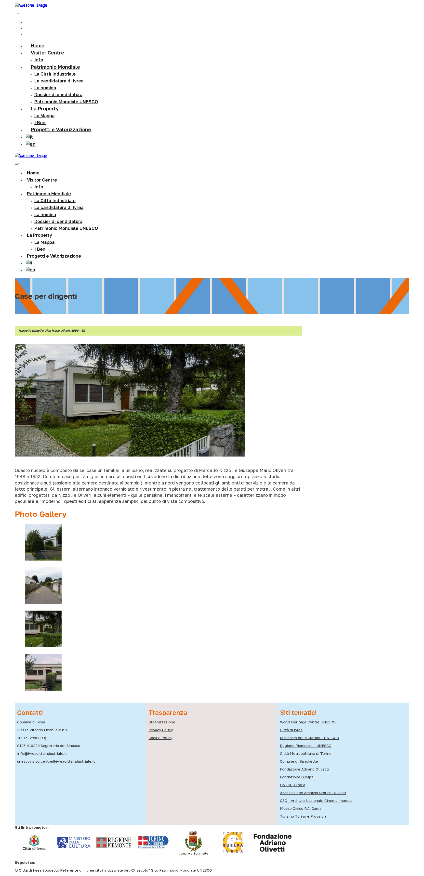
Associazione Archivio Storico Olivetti (313, 792)
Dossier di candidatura (58, 221)
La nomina (45, 87)
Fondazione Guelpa (296, 777)
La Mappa (44, 242)
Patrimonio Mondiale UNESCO (66, 101)
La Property (45, 108)
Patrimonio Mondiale (55, 67)
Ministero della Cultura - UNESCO (309, 737)
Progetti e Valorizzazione (61, 129)
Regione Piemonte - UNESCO (305, 745)
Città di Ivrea (291, 730)
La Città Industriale (55, 74)
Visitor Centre (42, 180)
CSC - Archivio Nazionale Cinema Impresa (316, 800)
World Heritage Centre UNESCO (308, 722)
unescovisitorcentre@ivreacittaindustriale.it (56, 761)
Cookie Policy (160, 737)
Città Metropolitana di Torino (305, 753)
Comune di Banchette (299, 761)
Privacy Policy (160, 730)
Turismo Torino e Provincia (303, 816)
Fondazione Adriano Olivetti (304, 769)
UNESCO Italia (292, 785)
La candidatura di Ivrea (58, 80)
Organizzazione (161, 722)
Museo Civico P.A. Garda (300, 808)
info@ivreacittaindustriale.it (42, 753)
